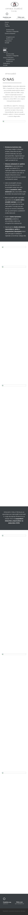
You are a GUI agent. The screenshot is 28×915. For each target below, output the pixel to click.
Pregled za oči (10, 37)
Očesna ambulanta (10, 33)
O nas (6, 24)
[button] (14, 45)
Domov (7, 22)
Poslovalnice (8, 41)
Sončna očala (10, 29)
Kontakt (7, 42)
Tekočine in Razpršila (12, 31)
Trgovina (7, 26)
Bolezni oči (9, 39)
